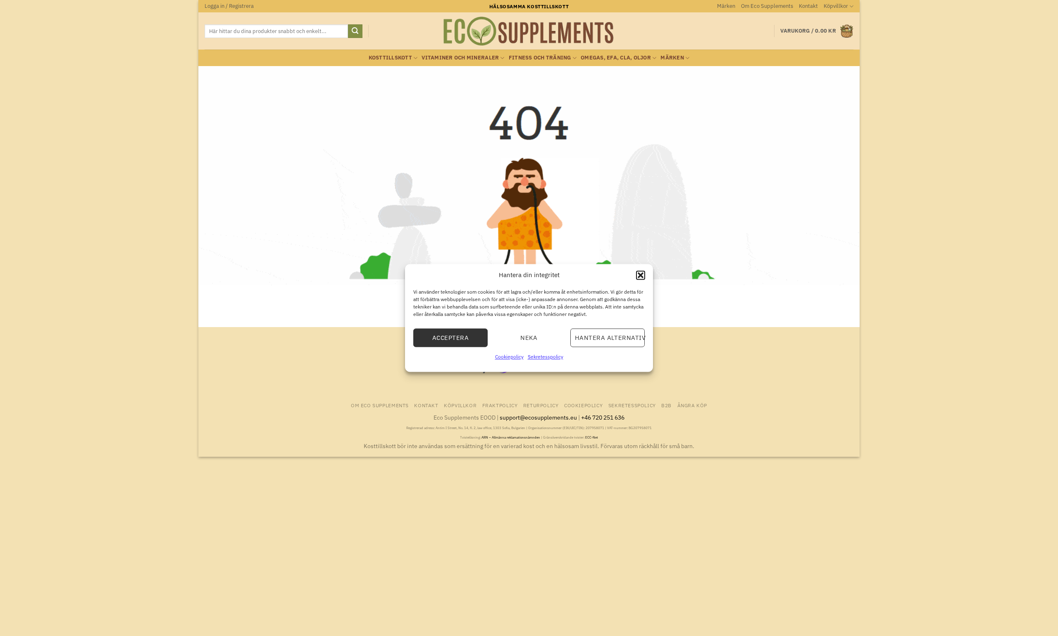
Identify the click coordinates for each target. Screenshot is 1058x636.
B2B (666, 405)
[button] (640, 275)
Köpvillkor (836, 5)
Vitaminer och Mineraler (460, 57)
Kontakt (808, 5)
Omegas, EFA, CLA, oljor (616, 57)
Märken (726, 5)
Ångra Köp (692, 405)
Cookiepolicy (509, 357)
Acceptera (450, 338)
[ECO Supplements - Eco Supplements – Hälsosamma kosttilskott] (529, 31)
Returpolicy (541, 405)
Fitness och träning (540, 57)
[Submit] (355, 31)
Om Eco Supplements (767, 5)
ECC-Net (591, 437)
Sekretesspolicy (545, 357)
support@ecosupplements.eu (538, 417)
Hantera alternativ (610, 338)
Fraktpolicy (500, 405)
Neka (529, 338)
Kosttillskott (390, 57)
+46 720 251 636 (602, 417)
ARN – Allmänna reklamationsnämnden (510, 437)
